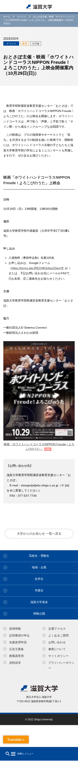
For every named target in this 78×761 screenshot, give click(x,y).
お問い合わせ (57, 642)
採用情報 (15, 628)
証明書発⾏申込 (19, 635)
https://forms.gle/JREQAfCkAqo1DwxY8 (37, 268)
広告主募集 (16, 649)
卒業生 (39, 590)
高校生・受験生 (39, 555)
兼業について (57, 649)
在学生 (39, 579)
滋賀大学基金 (39, 602)
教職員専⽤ (16, 656)
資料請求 (15, 662)
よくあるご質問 (58, 635)
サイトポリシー (58, 656)
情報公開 (39, 613)
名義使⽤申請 (18, 642)
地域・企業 (39, 567)
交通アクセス (57, 628)
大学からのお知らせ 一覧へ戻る (39, 533)
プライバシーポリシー (61, 665)
